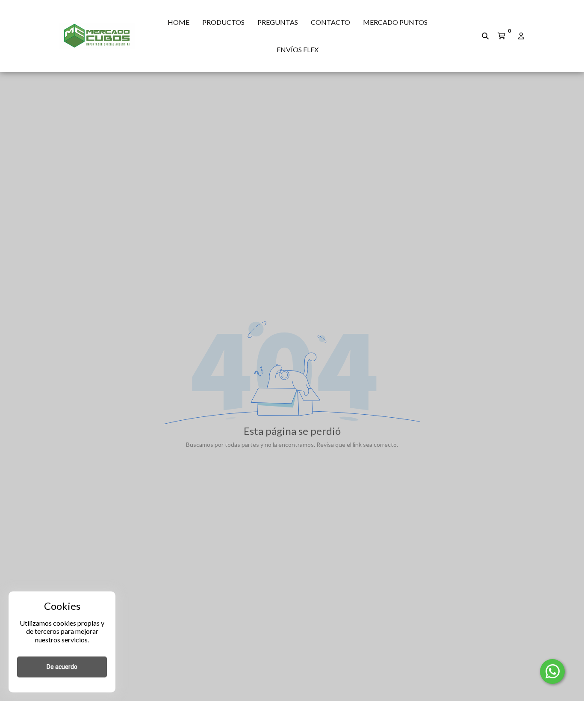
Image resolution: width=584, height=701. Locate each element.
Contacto (330, 22)
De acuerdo (62, 666)
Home (178, 22)
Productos (223, 22)
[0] (501, 36)
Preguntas (277, 22)
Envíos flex (298, 49)
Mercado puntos (395, 22)
